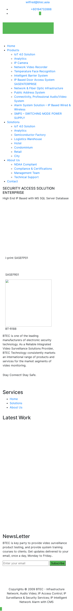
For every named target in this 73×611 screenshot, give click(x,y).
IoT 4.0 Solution (24, 54)
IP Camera (21, 63)
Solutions (13, 122)
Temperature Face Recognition (34, 71)
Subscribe (57, 563)
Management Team (27, 173)
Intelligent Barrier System (31, 75)
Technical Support (26, 177)
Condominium (23, 147)
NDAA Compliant (25, 164)
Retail (18, 151)
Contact (12, 181)
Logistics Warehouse (28, 139)
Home (11, 46)
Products (13, 50)
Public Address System (29, 92)
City (17, 156)
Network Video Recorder (30, 67)
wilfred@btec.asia (38, 2)
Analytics (20, 58)
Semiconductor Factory (30, 134)
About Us (13, 160)
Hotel (17, 143)
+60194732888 (41, 9)
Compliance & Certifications (33, 168)
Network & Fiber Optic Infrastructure (38, 88)
